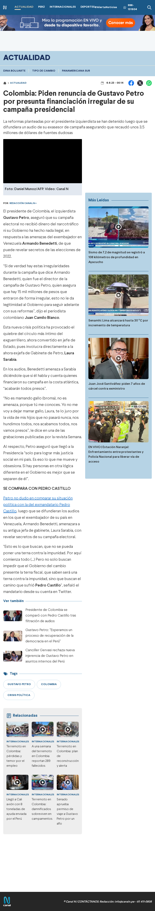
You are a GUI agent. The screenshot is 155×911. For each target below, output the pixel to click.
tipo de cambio (43, 71)
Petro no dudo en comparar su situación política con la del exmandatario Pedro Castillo (38, 504)
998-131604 (132, 7)
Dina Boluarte (14, 71)
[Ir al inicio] (4, 7)
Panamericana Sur (76, 71)
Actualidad (18, 83)
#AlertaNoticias (106, 7)
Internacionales (17, 741)
